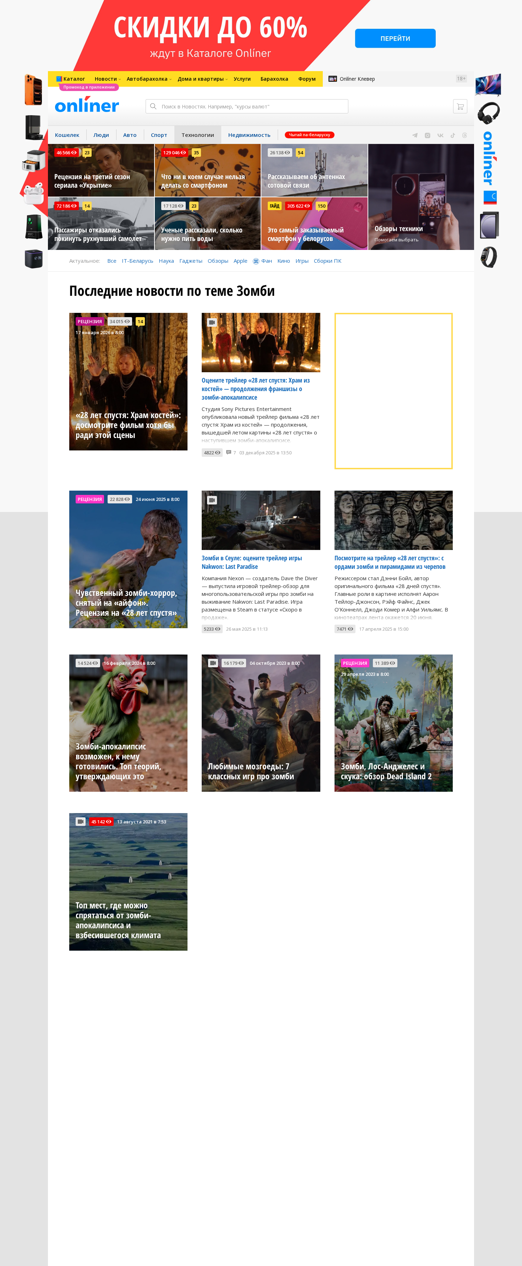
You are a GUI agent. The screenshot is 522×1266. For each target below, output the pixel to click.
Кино (283, 260)
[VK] (440, 135)
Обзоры (218, 260)
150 (321, 206)
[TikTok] (453, 135)
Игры (302, 260)
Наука (166, 260)
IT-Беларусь (137, 260)
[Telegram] (415, 135)
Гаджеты (190, 260)
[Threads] (464, 135)
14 (87, 206)
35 (196, 152)
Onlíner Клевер (357, 78)
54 (300, 152)
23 (87, 152)
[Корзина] (460, 106)
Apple (241, 260)
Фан (266, 260)
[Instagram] (427, 135)
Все (111, 260)
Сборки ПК (327, 260)
